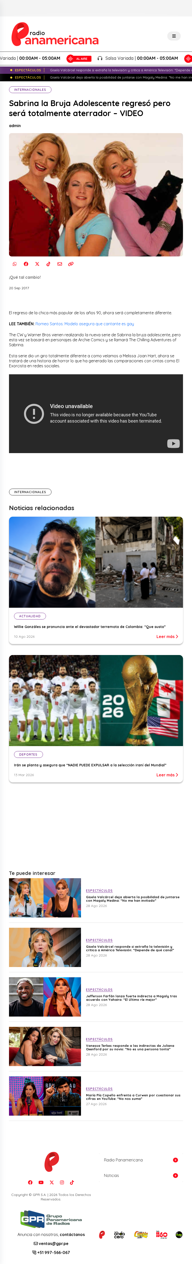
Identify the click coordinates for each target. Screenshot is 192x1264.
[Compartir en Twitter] (37, 264)
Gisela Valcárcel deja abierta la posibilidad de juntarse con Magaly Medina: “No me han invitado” (133, 898)
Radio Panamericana (123, 1159)
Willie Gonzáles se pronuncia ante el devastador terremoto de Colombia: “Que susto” (90, 626)
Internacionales (30, 90)
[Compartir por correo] (59, 264)
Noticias (111, 1175)
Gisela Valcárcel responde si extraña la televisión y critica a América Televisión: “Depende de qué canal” (130, 948)
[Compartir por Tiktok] (48, 264)
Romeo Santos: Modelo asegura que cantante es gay (85, 323)
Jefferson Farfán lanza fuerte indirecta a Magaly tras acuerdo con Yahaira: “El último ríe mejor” (131, 997)
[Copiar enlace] (70, 264)
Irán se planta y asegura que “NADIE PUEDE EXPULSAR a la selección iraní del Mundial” (90, 765)
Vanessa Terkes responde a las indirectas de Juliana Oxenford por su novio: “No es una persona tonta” (130, 1047)
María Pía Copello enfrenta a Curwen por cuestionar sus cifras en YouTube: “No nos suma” (133, 1096)
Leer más (166, 636)
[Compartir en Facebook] (26, 264)
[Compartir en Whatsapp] (14, 264)
